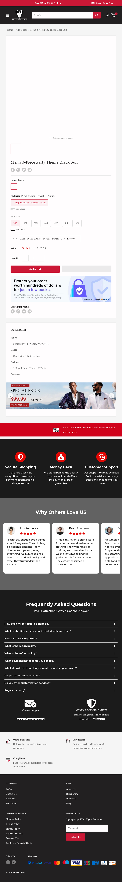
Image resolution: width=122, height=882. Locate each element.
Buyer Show (72, 794)
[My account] (107, 15)
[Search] (97, 15)
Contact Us (11, 794)
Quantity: (15, 258)
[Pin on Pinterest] (18, 169)
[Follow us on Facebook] (8, 862)
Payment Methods (14, 833)
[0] (113, 15)
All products (21, 30)
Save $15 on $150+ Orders (48, 3)
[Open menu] (7, 15)
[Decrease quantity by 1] (25, 258)
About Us (70, 789)
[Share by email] (30, 169)
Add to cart (35, 269)
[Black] (14, 186)
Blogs (69, 803)
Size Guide (11, 803)
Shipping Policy (13, 819)
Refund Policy (12, 824)
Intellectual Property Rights (19, 843)
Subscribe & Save (104, 3)
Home (10, 30)
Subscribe (76, 837)
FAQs (9, 789)
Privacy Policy (13, 829)
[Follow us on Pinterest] (14, 862)
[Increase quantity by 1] (41, 258)
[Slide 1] (60, 406)
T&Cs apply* (98, 719)
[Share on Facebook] (13, 169)
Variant (14, 238)
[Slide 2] (62, 406)
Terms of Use (12, 838)
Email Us (10, 798)
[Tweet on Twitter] (24, 169)
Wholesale (71, 798)
